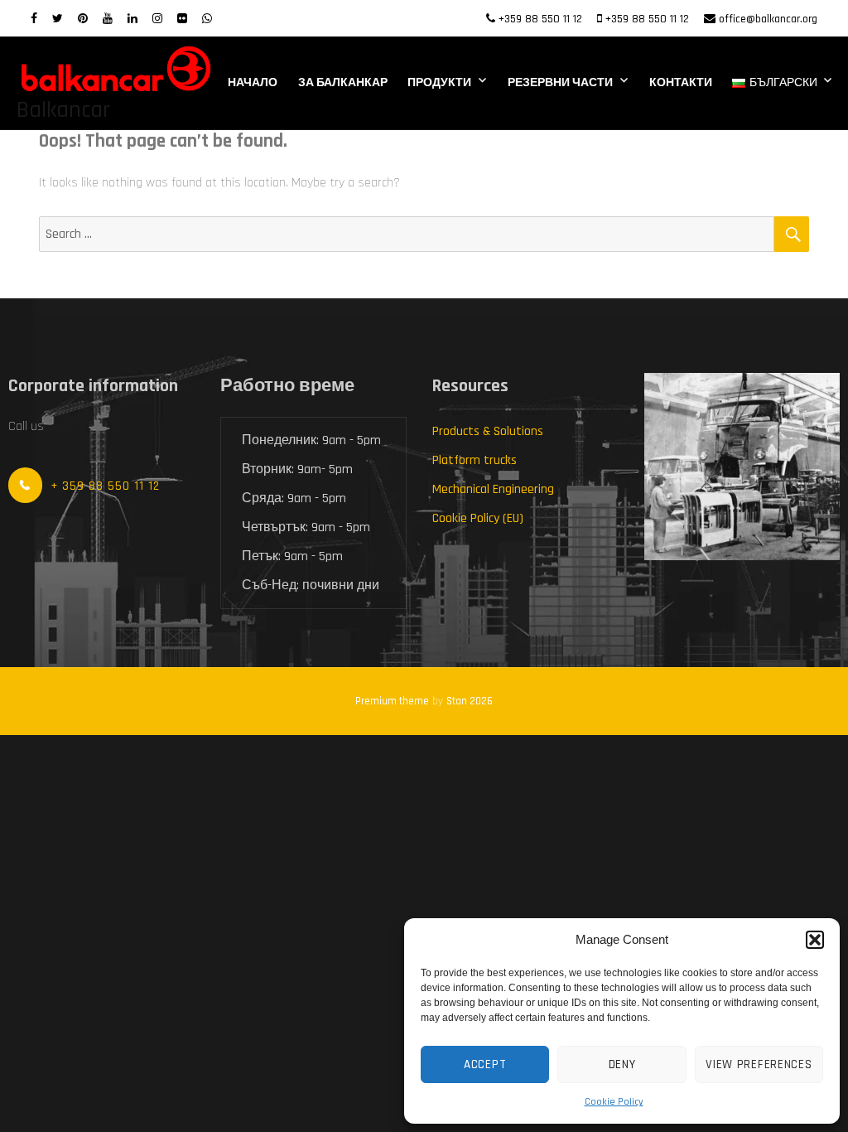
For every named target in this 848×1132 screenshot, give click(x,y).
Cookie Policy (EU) (477, 518)
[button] (815, 939)
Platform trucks (474, 460)
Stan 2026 (469, 701)
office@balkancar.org (768, 19)
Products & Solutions (487, 431)
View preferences (759, 1064)
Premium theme (392, 701)
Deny (622, 1064)
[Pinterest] (83, 19)
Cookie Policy (614, 1102)
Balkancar (63, 110)
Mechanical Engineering (493, 489)
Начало (252, 82)
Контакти (680, 82)
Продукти (439, 82)
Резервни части (560, 82)
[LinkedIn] (132, 19)
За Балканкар (343, 82)
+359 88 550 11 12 (540, 19)
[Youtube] (108, 19)
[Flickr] (182, 19)
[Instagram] (157, 19)
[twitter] (57, 19)
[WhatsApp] (207, 19)
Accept (485, 1064)
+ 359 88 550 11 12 (105, 486)
